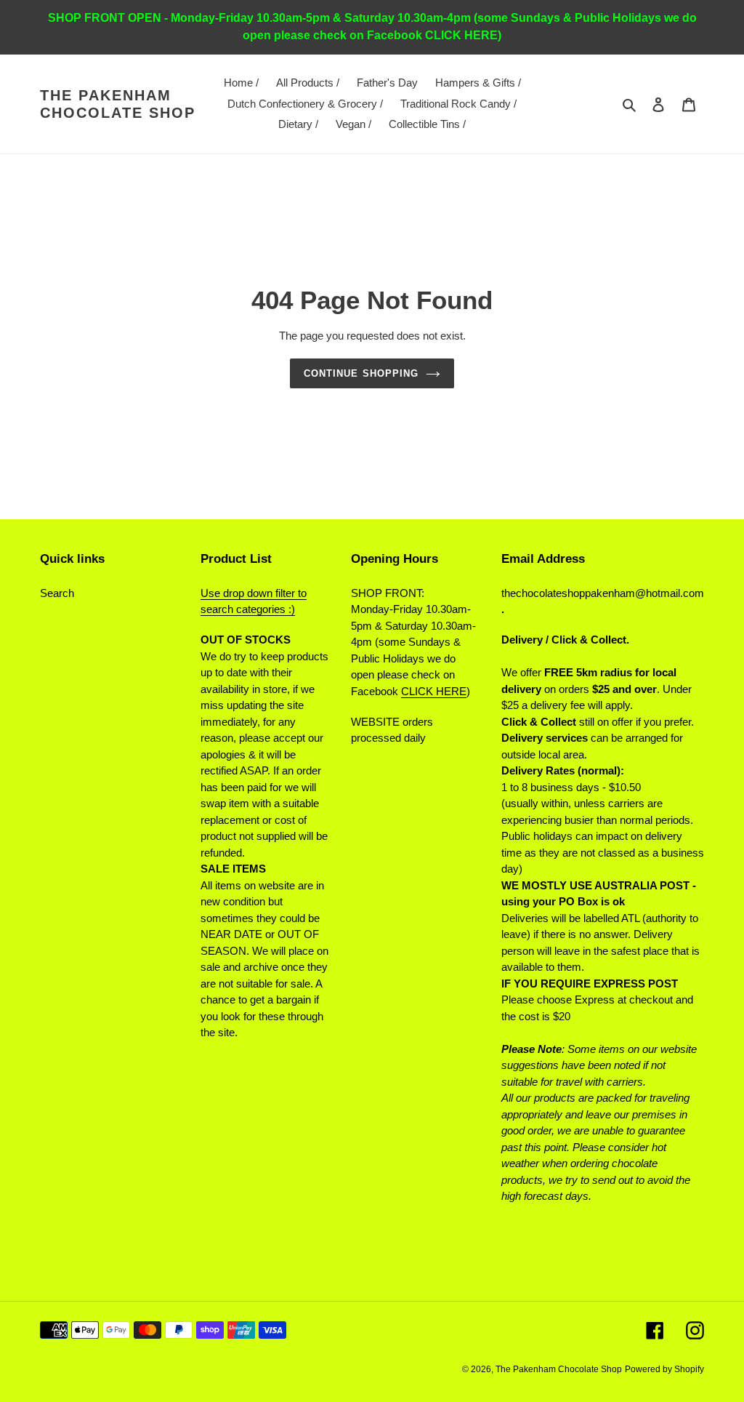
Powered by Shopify (664, 1369)
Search (57, 593)
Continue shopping (361, 373)
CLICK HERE (433, 691)
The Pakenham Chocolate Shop (117, 104)
